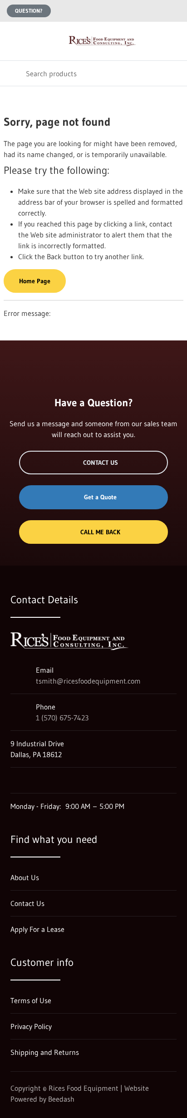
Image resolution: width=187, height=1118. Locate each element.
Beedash (61, 1098)
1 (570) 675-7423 (62, 717)
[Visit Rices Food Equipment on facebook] (34, 780)
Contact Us (100, 462)
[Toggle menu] (13, 41)
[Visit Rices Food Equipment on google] (14, 780)
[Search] (13, 73)
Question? (29, 10)
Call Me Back (100, 532)
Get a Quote (100, 497)
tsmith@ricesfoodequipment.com (88, 680)
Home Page (34, 281)
